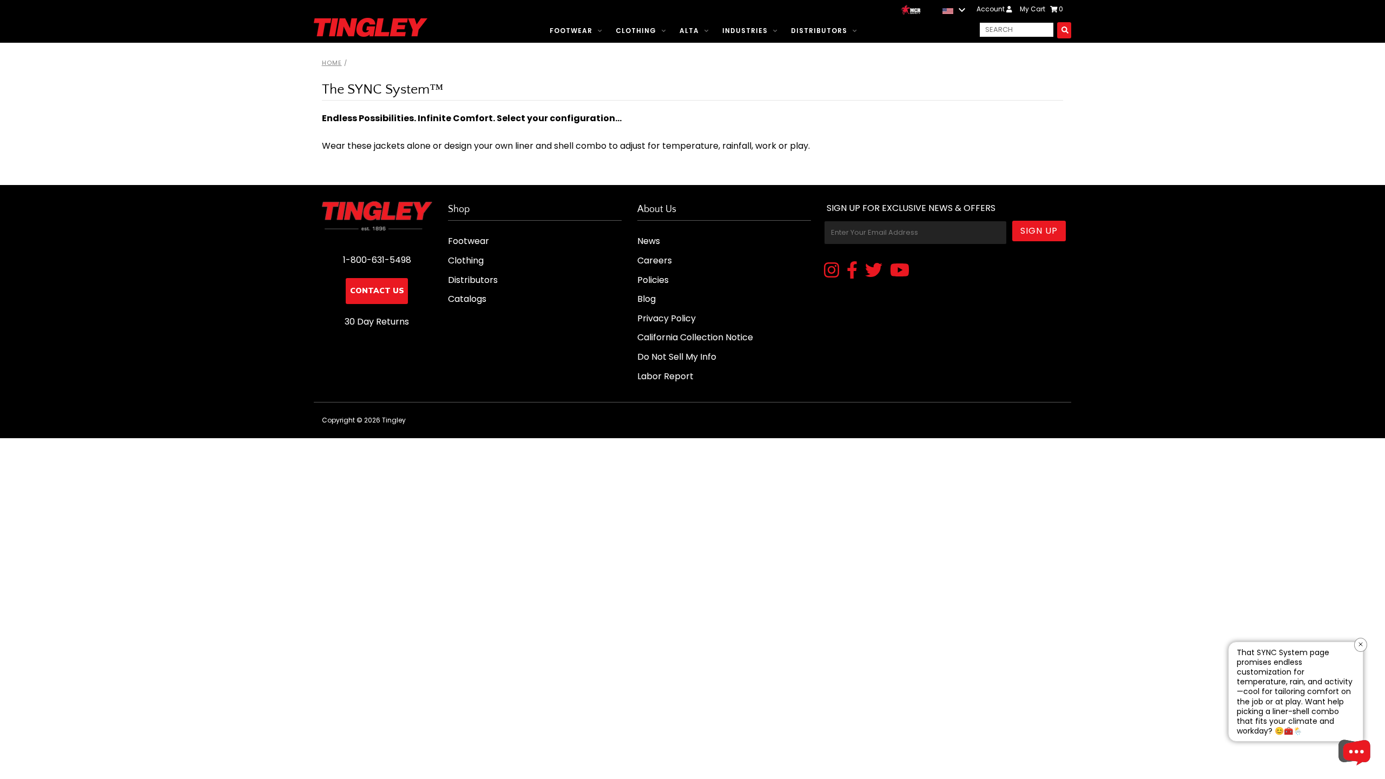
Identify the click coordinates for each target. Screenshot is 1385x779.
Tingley (394, 420)
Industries (745, 30)
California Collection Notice (695, 337)
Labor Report (665, 376)
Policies (653, 280)
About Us (656, 209)
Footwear (571, 30)
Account (991, 9)
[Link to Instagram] (831, 271)
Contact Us (377, 291)
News (648, 241)
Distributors (819, 30)
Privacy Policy (666, 318)
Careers (654, 260)
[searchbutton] (1064, 30)
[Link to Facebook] (852, 271)
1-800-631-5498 (377, 260)
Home (332, 62)
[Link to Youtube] (899, 271)
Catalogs (467, 299)
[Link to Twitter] (873, 271)
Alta (689, 30)
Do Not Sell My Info (676, 357)
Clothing (636, 30)
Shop (459, 209)
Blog (646, 299)
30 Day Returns (377, 321)
